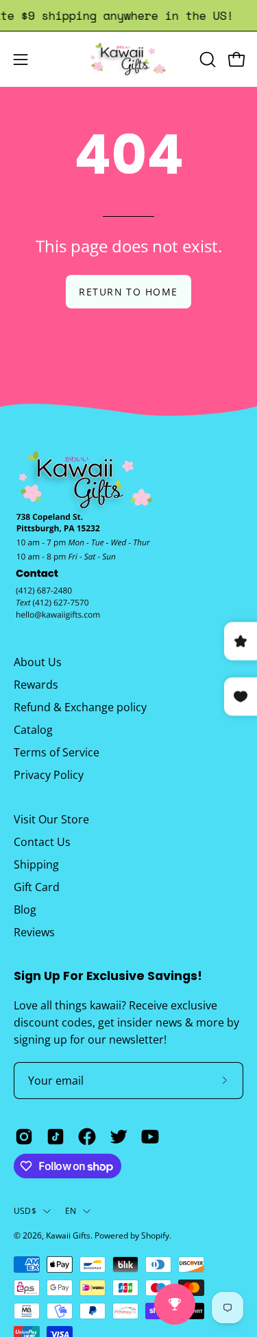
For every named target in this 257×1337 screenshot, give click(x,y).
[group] (128, 15)
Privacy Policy (49, 774)
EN (70, 1211)
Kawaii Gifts (68, 1235)
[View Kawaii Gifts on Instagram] (24, 1136)
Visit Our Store (51, 819)
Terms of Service (56, 752)
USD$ (25, 1211)
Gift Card (37, 887)
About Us (38, 662)
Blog (25, 909)
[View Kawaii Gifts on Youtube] (150, 1136)
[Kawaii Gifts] (129, 59)
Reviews (34, 932)
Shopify (155, 1235)
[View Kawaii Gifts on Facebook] (87, 1136)
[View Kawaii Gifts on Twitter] (118, 1136)
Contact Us (42, 841)
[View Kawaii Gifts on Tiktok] (55, 1136)
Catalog (33, 729)
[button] (206, 59)
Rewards (36, 684)
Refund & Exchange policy (80, 707)
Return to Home (128, 291)
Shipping (36, 864)
